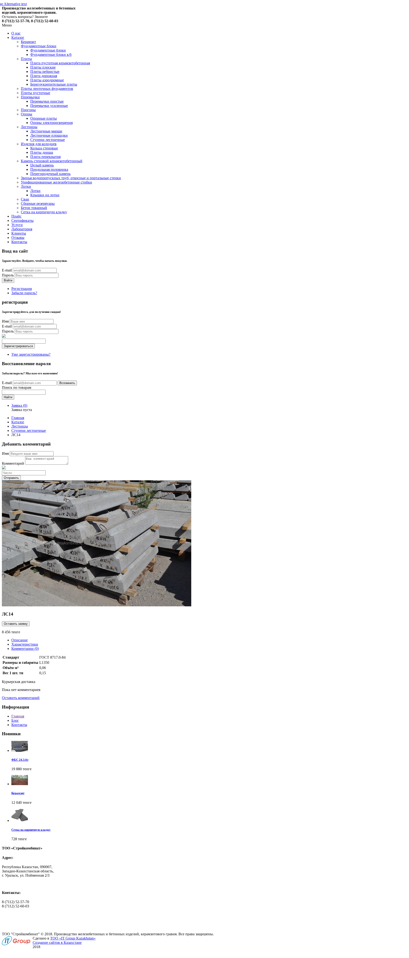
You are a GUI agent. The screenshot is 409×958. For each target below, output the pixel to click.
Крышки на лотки (44, 195)
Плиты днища (41, 152)
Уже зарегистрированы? (30, 354)
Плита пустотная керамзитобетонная (60, 63)
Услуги (17, 225)
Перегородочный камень (50, 174)
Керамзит (28, 42)
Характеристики (24, 644)
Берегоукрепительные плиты (53, 84)
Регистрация (21, 289)
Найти (8, 397)
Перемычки (30, 97)
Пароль (8, 275)
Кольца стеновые (44, 148)
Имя (5, 321)
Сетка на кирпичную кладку (44, 212)
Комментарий (13, 463)
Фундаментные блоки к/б (50, 54)
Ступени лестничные (47, 140)
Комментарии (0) (25, 649)
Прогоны (28, 110)
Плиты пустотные (35, 93)
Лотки (26, 186)
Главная (17, 418)
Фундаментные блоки (38, 46)
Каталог (17, 37)
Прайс (16, 216)
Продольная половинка (49, 169)
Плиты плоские (43, 67)
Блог (15, 720)
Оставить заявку (16, 624)
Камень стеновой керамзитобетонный (51, 161)
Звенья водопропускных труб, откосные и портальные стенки (71, 178)
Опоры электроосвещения (51, 123)
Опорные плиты (43, 118)
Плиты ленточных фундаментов (47, 89)
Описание (19, 640)
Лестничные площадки (49, 135)
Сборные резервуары (38, 203)
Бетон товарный (34, 208)
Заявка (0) (19, 405)
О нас (16, 33)
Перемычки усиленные (49, 106)
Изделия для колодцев (39, 144)
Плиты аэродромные (47, 80)
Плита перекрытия (45, 157)
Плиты (26, 59)
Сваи (25, 199)
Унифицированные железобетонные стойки (56, 182)
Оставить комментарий (21, 698)
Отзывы (17, 238)
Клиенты (18, 233)
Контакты (19, 242)
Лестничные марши (46, 131)
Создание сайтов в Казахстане (57, 943)
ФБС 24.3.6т (19, 759)
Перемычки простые (47, 101)
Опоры (26, 114)
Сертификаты (22, 221)
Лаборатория (21, 229)
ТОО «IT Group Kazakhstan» (73, 938)
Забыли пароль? (24, 293)
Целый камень (42, 165)
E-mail (7, 270)
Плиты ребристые (44, 72)
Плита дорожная (43, 76)
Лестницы (29, 127)
